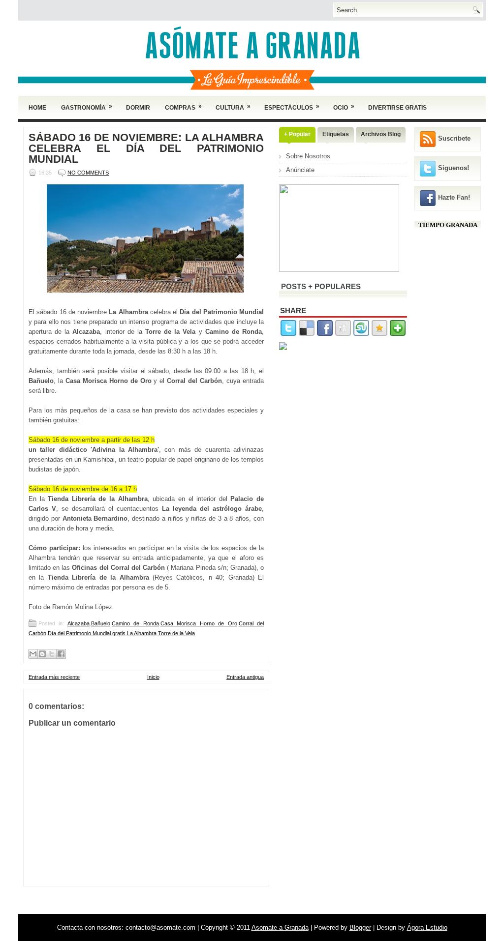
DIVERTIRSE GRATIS (397, 107)
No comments (88, 173)
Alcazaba (78, 623)
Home (37, 107)
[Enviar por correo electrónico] (33, 654)
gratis (119, 633)
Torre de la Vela (176, 633)
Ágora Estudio (427, 927)
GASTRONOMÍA (86, 107)
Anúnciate (300, 170)
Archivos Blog (381, 134)
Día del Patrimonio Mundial (79, 633)
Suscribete (454, 138)
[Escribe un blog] (42, 654)
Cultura (233, 107)
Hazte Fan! (454, 197)
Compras (183, 107)
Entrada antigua (245, 677)
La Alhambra (142, 633)
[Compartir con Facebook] (61, 654)
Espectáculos (291, 107)
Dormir (138, 107)
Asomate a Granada (280, 927)
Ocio (343, 107)
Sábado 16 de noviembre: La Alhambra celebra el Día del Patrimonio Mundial (146, 148)
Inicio (153, 677)
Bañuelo (100, 623)
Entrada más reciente (54, 677)
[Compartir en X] (52, 654)
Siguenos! (453, 168)
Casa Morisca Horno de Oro (198, 623)
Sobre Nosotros (308, 156)
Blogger (360, 927)
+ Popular (297, 134)
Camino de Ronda (135, 623)
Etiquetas (335, 134)
